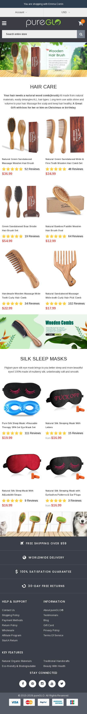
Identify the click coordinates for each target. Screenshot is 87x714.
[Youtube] (52, 683)
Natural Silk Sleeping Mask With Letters (63, 425)
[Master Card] (29, 703)
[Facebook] (23, 683)
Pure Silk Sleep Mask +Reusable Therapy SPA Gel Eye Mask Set (19, 425)
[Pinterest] (32, 683)
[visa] (15, 703)
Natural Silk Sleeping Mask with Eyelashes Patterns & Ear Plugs (63, 492)
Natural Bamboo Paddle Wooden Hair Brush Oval (63, 228)
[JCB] (72, 703)
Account (19, 12)
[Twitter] (61, 683)
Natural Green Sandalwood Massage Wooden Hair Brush (18, 161)
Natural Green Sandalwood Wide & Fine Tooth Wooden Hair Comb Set (65, 161)
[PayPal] (44, 703)
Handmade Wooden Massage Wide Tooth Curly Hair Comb (21, 295)
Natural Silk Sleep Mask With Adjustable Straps (17, 492)
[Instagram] (42, 683)
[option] (43, 59)
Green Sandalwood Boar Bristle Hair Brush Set (19, 228)
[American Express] (58, 703)
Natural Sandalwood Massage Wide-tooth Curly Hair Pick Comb (63, 295)
